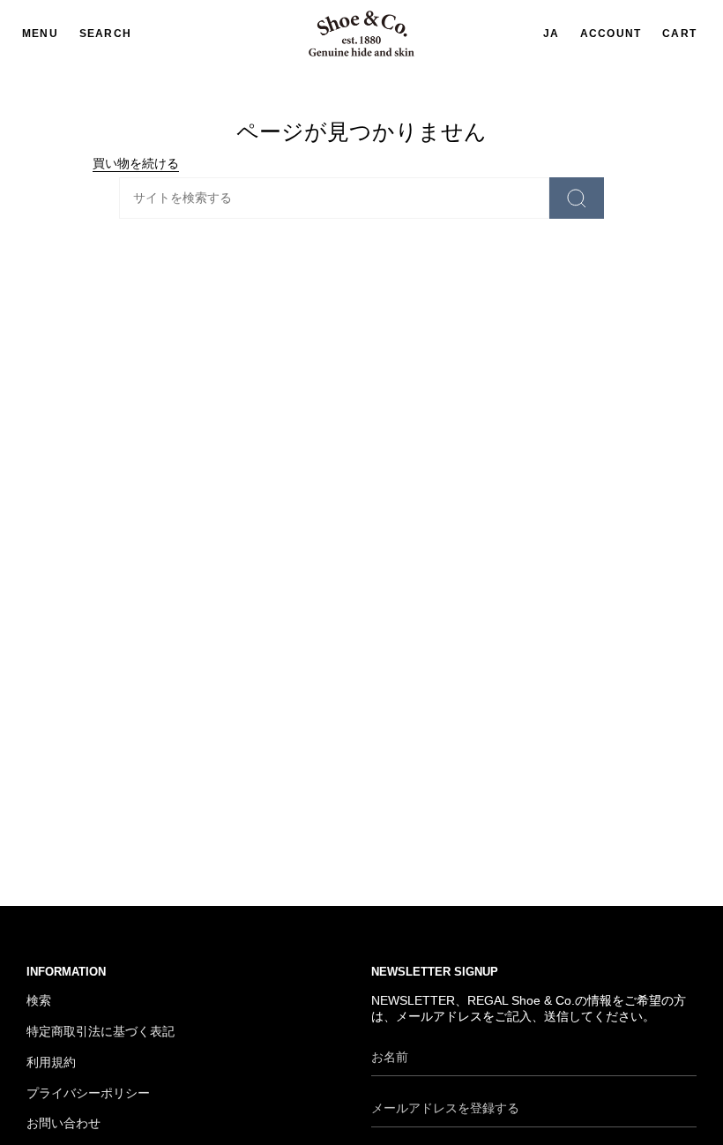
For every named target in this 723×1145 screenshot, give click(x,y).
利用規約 (51, 1062)
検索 (38, 1000)
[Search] (576, 198)
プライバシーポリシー (88, 1093)
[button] (105, 33)
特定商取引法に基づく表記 (100, 1031)
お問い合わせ (63, 1123)
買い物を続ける (136, 163)
